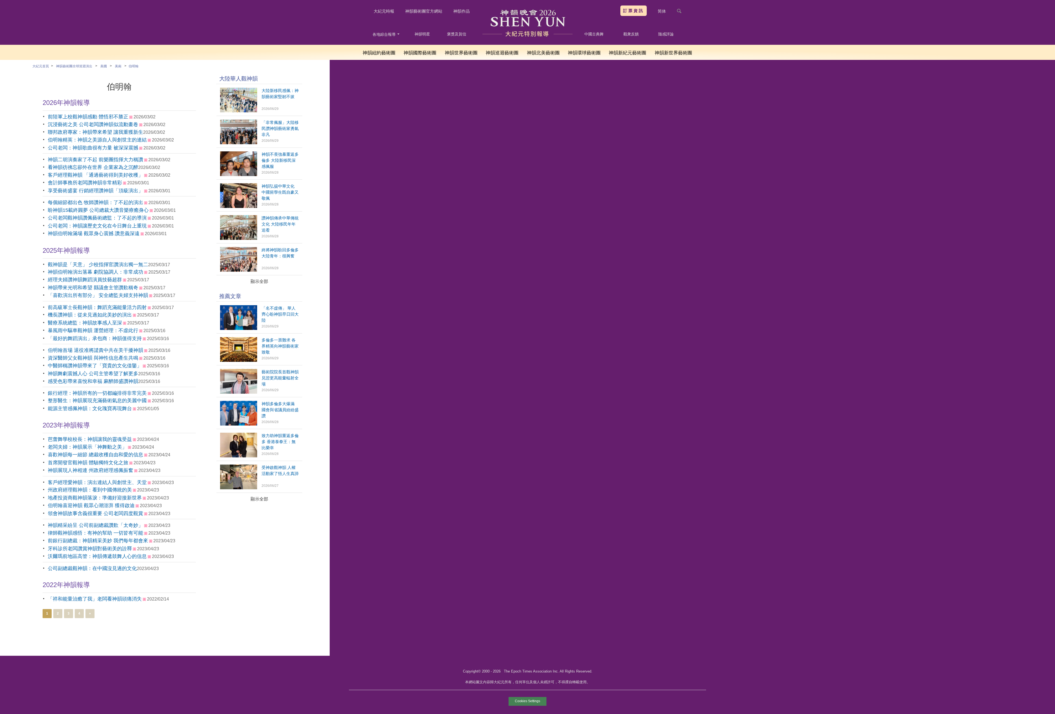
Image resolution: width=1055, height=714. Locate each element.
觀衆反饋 (631, 34)
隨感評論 (666, 34)
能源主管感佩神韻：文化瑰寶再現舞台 (90, 408)
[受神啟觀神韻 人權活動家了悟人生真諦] (238, 487)
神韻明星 (422, 34)
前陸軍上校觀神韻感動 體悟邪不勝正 (88, 117)
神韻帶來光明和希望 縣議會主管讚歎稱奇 (93, 287)
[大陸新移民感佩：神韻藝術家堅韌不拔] (238, 111)
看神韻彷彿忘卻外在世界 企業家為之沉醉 (93, 167)
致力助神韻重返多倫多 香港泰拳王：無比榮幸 (280, 441)
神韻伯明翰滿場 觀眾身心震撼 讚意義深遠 (94, 233)
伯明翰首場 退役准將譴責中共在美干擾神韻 (95, 350)
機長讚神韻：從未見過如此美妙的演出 (90, 315)
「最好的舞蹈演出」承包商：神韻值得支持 (95, 338)
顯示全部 (259, 281)
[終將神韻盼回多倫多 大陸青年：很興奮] (238, 270)
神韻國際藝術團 (420, 52)
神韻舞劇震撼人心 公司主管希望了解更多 (93, 373)
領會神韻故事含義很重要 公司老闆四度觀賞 (95, 513)
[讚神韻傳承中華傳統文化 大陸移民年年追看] (238, 238)
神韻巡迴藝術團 (502, 52)
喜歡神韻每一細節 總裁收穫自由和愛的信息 (95, 454)
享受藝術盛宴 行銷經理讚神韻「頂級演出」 (95, 190)
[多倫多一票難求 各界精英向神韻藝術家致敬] (238, 360)
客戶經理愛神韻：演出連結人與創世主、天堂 (97, 482)
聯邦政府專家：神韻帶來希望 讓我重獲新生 (95, 132)
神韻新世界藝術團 (673, 52)
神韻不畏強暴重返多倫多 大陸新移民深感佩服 (280, 160)
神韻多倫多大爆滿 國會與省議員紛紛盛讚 (280, 409)
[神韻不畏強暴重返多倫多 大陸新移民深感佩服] (238, 174)
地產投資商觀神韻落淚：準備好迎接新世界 (95, 498)
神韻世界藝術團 (461, 52)
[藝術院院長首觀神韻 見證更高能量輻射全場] (238, 392)
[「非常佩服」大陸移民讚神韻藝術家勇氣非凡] (238, 142)
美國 (103, 66)
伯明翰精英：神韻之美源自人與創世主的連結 (97, 140)
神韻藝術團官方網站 (423, 11)
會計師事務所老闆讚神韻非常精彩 (85, 182)
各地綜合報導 (385, 34)
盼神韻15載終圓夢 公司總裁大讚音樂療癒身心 (98, 210)
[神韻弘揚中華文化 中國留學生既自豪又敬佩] (238, 206)
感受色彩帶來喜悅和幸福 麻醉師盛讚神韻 (93, 381)
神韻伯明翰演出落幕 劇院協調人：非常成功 (95, 272)
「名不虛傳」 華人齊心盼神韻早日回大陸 (280, 314)
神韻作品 (461, 11)
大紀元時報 (384, 11)
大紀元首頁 (40, 66)
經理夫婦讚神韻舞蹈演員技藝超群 (85, 279)
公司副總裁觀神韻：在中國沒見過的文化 (92, 568)
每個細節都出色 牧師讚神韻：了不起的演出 (95, 202)
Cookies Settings (527, 701)
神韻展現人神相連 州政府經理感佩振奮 (90, 470)
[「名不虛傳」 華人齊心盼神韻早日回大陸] (238, 328)
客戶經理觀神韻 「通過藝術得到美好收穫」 (95, 175)
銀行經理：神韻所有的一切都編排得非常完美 (97, 393)
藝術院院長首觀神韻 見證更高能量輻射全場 (280, 377)
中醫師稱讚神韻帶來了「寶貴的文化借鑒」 (95, 365)
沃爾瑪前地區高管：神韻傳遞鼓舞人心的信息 (97, 556)
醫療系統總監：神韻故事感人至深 (85, 323)
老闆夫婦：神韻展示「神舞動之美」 (87, 447)
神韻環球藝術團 (584, 52)
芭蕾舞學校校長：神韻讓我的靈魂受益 (90, 439)
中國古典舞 (594, 34)
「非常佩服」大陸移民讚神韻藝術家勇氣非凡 (280, 128)
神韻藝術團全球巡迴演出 (74, 66)
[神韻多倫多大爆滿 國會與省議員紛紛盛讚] (238, 424)
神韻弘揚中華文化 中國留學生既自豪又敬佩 (280, 192)
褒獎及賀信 (456, 34)
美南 (118, 66)
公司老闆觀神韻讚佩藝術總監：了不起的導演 (97, 218)
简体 (662, 11)
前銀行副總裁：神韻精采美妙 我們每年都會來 (98, 540)
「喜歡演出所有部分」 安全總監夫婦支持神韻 (98, 295)
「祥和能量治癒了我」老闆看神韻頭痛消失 (95, 599)
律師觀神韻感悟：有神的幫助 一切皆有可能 (95, 533)
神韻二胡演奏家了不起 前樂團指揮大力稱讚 (95, 159)
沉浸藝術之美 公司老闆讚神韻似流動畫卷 (93, 124)
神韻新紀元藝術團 (627, 52)
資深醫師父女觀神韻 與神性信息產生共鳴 (93, 358)
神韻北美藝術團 (543, 52)
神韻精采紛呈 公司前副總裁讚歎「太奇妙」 (95, 525)
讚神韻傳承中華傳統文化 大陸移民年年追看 (280, 224)
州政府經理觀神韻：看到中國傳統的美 (90, 490)
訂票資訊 (633, 10)
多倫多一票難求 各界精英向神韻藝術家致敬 (280, 346)
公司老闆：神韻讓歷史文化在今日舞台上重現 (97, 226)
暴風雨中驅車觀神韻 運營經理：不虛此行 (93, 330)
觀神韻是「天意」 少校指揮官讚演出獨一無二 (98, 264)
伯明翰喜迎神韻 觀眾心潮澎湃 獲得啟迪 (91, 505)
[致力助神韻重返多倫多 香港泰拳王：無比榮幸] (238, 456)
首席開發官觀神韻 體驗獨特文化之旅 (88, 462)
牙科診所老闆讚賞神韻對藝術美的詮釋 (90, 548)
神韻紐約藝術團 (379, 52)
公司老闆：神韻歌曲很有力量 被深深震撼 (93, 148)
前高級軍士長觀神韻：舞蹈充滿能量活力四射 (97, 307)
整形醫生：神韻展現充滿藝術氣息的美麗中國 (97, 400)
